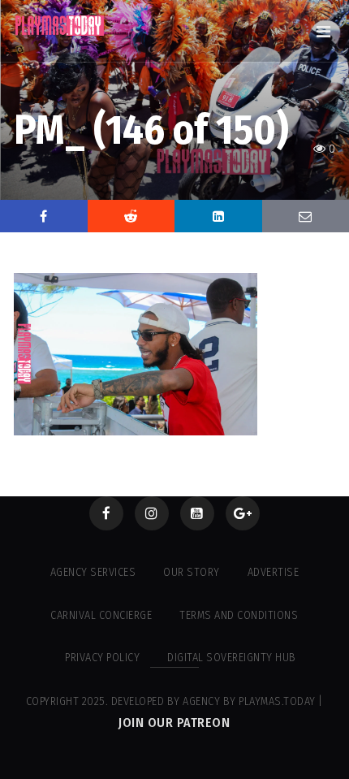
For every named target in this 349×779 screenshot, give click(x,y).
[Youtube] (197, 513)
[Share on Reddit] (131, 216)
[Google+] (243, 513)
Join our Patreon (174, 722)
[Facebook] (106, 513)
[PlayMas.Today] (60, 25)
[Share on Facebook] (44, 216)
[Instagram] (152, 513)
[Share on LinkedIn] (218, 216)
